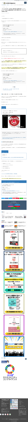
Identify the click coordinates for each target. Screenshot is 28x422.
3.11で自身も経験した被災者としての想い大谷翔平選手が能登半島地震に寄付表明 (12, 157)
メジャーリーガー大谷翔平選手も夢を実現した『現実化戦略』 (9, 173)
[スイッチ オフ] (23, 2)
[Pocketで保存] (14, 198)
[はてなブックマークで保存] (10, 198)
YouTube (17, 206)
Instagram (10, 206)
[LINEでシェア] (21, 198)
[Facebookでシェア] (6, 198)
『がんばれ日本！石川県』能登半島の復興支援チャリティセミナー (12, 31)
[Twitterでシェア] (3, 198)
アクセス (26, 0)
